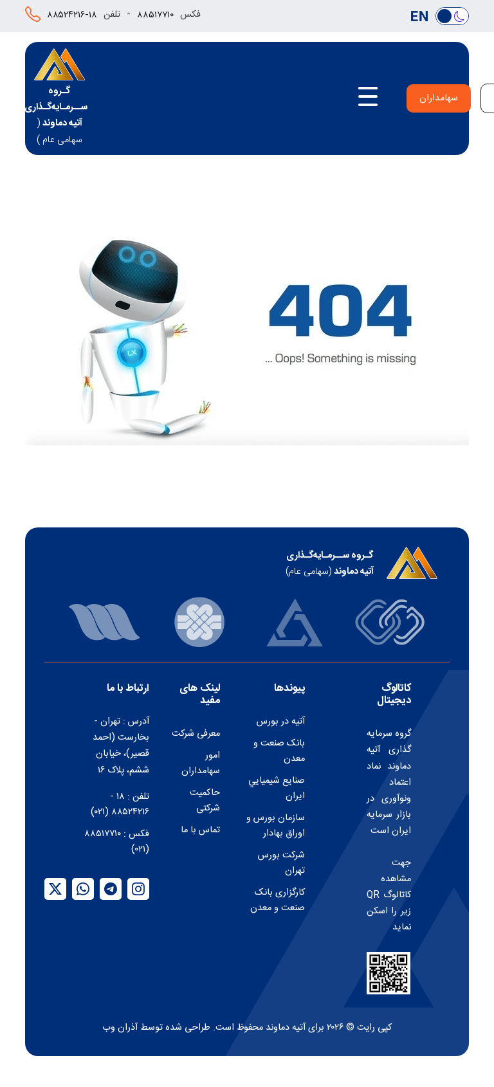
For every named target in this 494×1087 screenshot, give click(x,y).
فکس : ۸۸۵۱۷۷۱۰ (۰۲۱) (116, 842)
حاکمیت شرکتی (205, 800)
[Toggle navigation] (368, 98)
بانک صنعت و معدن (279, 751)
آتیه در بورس (281, 721)
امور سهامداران (200, 763)
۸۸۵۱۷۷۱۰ (155, 15)
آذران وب (120, 1028)
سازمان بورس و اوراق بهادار (275, 825)
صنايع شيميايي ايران (276, 788)
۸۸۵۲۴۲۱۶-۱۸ (72, 15)
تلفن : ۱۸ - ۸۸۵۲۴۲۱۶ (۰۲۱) (120, 804)
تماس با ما (200, 830)
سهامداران (438, 98)
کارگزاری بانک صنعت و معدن (277, 900)
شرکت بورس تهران (281, 863)
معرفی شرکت (196, 734)
